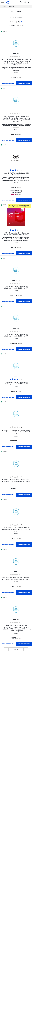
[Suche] (21, 2)
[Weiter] (21, 649)
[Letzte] (25, 649)
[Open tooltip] (21, 191)
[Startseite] (8, 2)
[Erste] (6, 649)
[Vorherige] (11, 649)
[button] (19, 206)
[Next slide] (21, 43)
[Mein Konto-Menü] (25, 2)
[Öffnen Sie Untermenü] (2, 2)
